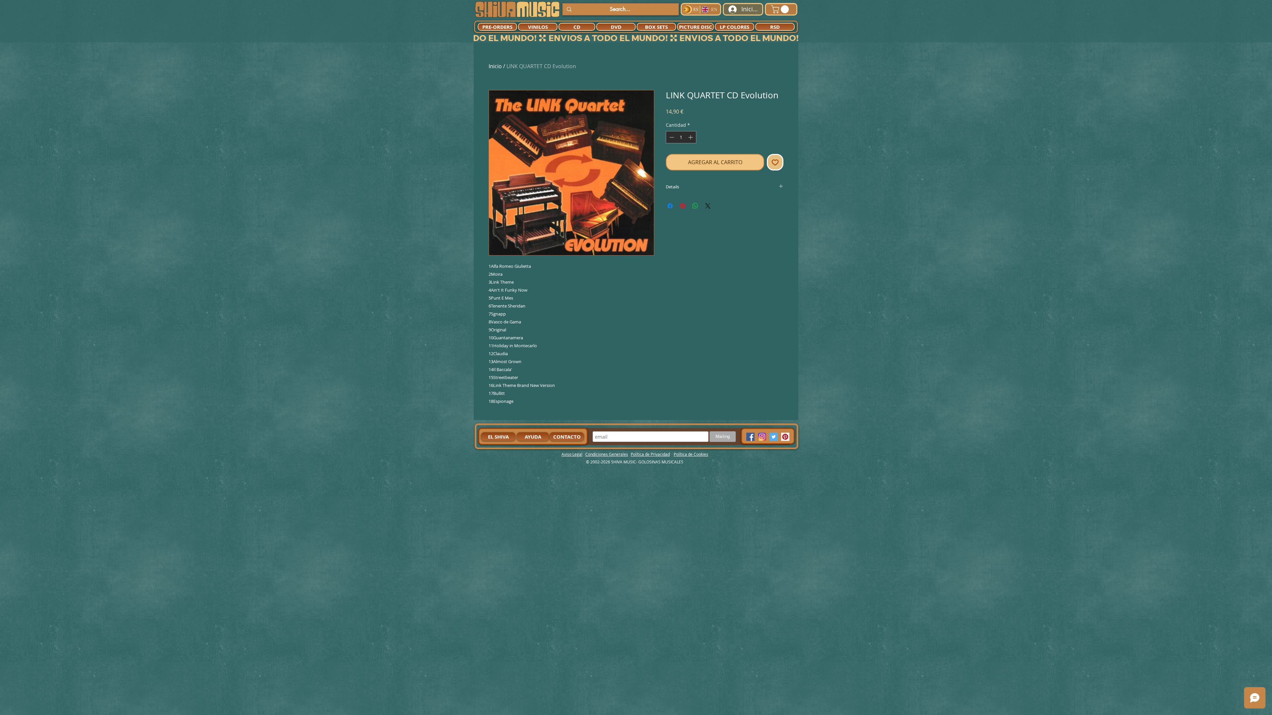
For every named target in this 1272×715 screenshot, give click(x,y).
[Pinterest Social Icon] (785, 437)
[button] (781, 9)
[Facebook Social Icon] (750, 437)
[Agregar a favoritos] (775, 162)
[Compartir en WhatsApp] (695, 206)
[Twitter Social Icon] (773, 437)
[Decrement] (671, 137)
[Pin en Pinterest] (683, 206)
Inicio (495, 66)
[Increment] (691, 137)
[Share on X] (708, 206)
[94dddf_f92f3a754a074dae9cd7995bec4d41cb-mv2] (762, 437)
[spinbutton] (681, 137)
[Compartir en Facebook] (670, 206)
